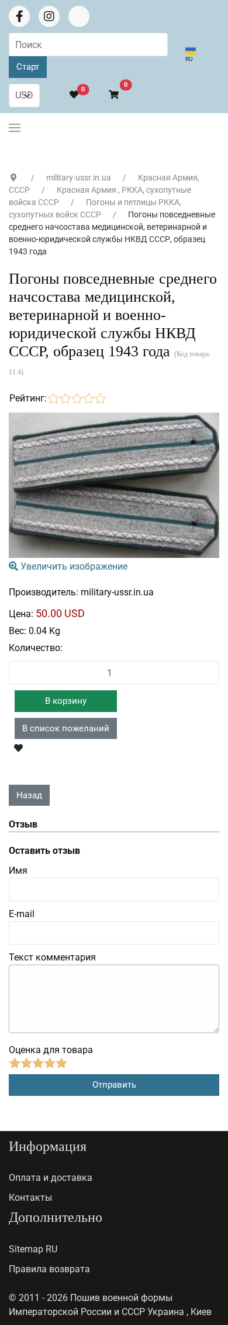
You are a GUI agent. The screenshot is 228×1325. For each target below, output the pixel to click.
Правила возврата (49, 1269)
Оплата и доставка (50, 1177)
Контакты (30, 1197)
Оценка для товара (51, 1049)
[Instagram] (49, 16)
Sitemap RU (33, 1249)
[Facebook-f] (19, 16)
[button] (108, 95)
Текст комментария (52, 957)
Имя (18, 870)
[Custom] (78, 16)
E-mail (21, 913)
